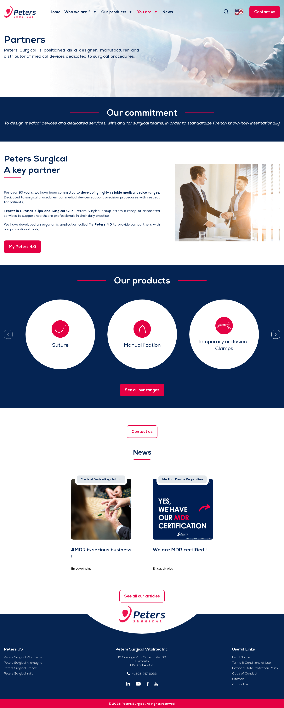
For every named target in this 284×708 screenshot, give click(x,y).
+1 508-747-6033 (144, 673)
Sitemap (238, 679)
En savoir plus (60, 343)
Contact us (264, 11)
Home (54, 11)
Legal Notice (241, 657)
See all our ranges (142, 389)
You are (144, 11)
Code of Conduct (244, 673)
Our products (113, 11)
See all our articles (142, 596)
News (167, 11)
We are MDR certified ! (180, 550)
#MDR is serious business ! (101, 553)
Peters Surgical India (18, 673)
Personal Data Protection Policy (255, 668)
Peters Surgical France (20, 668)
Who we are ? (77, 11)
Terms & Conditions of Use (251, 663)
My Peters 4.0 (22, 246)
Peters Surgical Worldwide (23, 657)
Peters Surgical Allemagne (23, 663)
